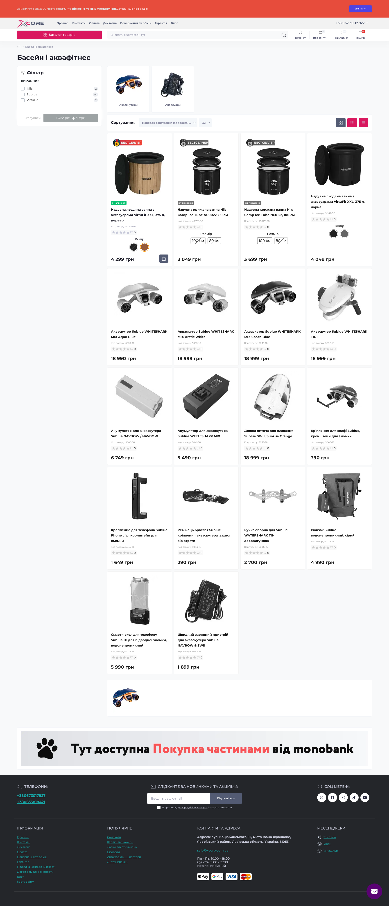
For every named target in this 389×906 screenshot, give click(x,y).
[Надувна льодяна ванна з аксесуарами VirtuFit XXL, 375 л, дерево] (139, 171)
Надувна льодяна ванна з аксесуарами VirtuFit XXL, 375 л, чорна (338, 201)
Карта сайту (25, 881)
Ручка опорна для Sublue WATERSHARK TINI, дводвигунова (266, 535)
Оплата (94, 23)
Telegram (329, 837)
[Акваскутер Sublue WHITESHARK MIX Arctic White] (206, 297)
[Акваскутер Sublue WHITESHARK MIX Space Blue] (272, 297)
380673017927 (321, 797)
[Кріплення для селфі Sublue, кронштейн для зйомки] (339, 397)
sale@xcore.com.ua (212, 850)
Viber (326, 843)
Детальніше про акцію (132, 8)
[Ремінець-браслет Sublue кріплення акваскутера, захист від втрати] (206, 496)
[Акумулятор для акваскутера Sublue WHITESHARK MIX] (206, 397)
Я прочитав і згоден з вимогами (197, 807)
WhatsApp (330, 850)
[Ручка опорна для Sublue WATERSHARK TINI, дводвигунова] (272, 496)
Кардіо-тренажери (120, 842)
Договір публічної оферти (191, 807)
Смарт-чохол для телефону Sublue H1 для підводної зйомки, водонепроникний (139, 640)
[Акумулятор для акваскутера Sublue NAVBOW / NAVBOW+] (139, 397)
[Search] (284, 35)
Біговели (113, 852)
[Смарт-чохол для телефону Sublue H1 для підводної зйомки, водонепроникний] (139, 601)
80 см (281, 241)
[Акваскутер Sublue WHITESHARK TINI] (339, 297)
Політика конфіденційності (36, 866)
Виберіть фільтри (70, 118)
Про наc (62, 23)
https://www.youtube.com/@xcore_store (364, 797)
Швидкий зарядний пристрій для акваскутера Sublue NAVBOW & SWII (203, 640)
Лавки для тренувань (122, 847)
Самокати (114, 837)
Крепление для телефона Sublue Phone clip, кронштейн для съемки (139, 535)
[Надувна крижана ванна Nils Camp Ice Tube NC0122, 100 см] (272, 171)
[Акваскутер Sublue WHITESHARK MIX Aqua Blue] (139, 297)
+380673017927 (31, 795)
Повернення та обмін (135, 23)
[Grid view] (341, 123)
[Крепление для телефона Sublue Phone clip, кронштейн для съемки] (139, 496)
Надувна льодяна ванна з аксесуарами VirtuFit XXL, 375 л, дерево (138, 214)
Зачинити (360, 8)
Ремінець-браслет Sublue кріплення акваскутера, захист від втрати (204, 535)
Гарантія (161, 23)
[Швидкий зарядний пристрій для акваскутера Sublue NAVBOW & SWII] (206, 601)
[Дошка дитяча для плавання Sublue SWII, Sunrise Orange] (272, 397)
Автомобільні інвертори (124, 857)
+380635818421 (31, 802)
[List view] (352, 123)
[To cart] (163, 259)
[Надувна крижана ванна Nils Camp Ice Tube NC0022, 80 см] (206, 171)
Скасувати (32, 118)
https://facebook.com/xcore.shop (332, 797)
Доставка (110, 23)
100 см (198, 241)
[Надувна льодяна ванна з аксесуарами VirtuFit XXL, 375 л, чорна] (339, 162)
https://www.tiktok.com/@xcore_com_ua (354, 797)
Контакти (79, 23)
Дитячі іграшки (117, 861)
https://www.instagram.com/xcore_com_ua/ (343, 797)
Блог (174, 23)
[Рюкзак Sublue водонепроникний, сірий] (339, 496)
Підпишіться (226, 798)
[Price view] (363, 123)
